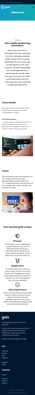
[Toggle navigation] (33, 7)
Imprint (4, 383)
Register (5, 362)
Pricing (4, 353)
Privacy (25, 393)
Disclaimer (17, 393)
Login (4, 365)
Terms (9, 393)
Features (5, 351)
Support (5, 358)
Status (4, 375)
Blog (3, 356)
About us (5, 381)
